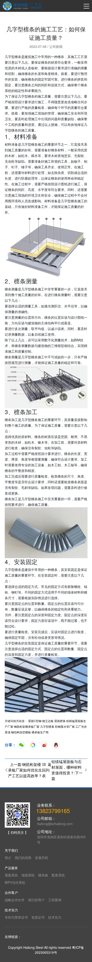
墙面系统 (28, 875)
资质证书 (38, 917)
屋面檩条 (60, 721)
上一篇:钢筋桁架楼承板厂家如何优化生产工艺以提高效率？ (25, 770)
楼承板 (43, 875)
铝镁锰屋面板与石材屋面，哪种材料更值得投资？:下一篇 (67, 770)
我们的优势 (23, 857)
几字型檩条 (47, 726)
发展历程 (41, 857)
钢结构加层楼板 (21, 732)
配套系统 (58, 875)
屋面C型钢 (35, 721)
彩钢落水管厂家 (65, 726)
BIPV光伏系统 (15, 882)
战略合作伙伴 (15, 899)
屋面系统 (11, 875)
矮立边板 (48, 721)
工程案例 (54, 899)
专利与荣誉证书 (16, 917)
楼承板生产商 (40, 732)
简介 (8, 857)
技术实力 (54, 917)
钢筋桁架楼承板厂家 (26, 726)
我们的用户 (36, 899)
